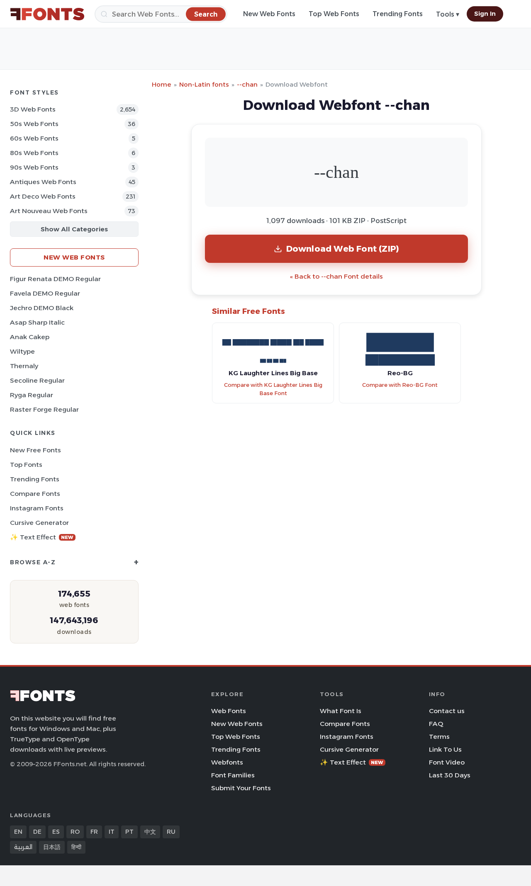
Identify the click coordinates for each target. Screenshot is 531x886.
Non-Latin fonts (204, 84)
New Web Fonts (269, 14)
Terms (439, 736)
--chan (247, 84)
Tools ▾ (447, 14)
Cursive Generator (39, 523)
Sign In (485, 13)
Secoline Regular (37, 380)
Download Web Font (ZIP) (342, 248)
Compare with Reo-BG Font (400, 385)
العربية (23, 847)
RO (75, 831)
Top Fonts (26, 464)
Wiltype (22, 351)
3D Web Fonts (33, 109)
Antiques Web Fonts (43, 182)
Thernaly (24, 366)
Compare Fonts (35, 494)
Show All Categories (74, 229)
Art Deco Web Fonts (43, 196)
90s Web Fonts (34, 167)
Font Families (233, 775)
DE (37, 831)
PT (129, 831)
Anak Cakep (29, 337)
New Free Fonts (35, 450)
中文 (150, 831)
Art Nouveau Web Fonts (49, 211)
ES (56, 831)
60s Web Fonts (34, 138)
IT (111, 831)
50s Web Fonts (34, 124)
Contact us (447, 711)
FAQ (436, 724)
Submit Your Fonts (241, 788)
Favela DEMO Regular (45, 293)
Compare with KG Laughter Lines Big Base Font (273, 389)
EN (18, 831)
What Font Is (340, 711)
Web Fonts (228, 711)
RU (171, 831)
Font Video (447, 762)
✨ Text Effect (41, 537)
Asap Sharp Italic (37, 322)
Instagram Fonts (36, 508)
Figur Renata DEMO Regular (55, 279)
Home (161, 84)
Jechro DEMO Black (41, 308)
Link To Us (445, 749)
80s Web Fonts (34, 153)
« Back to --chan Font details (336, 276)
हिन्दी (76, 847)
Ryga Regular (31, 395)
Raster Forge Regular (44, 409)
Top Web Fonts (334, 14)
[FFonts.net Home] (47, 14)
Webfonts (227, 762)
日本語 (52, 847)
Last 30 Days (449, 775)
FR (94, 831)
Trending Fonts (398, 14)
